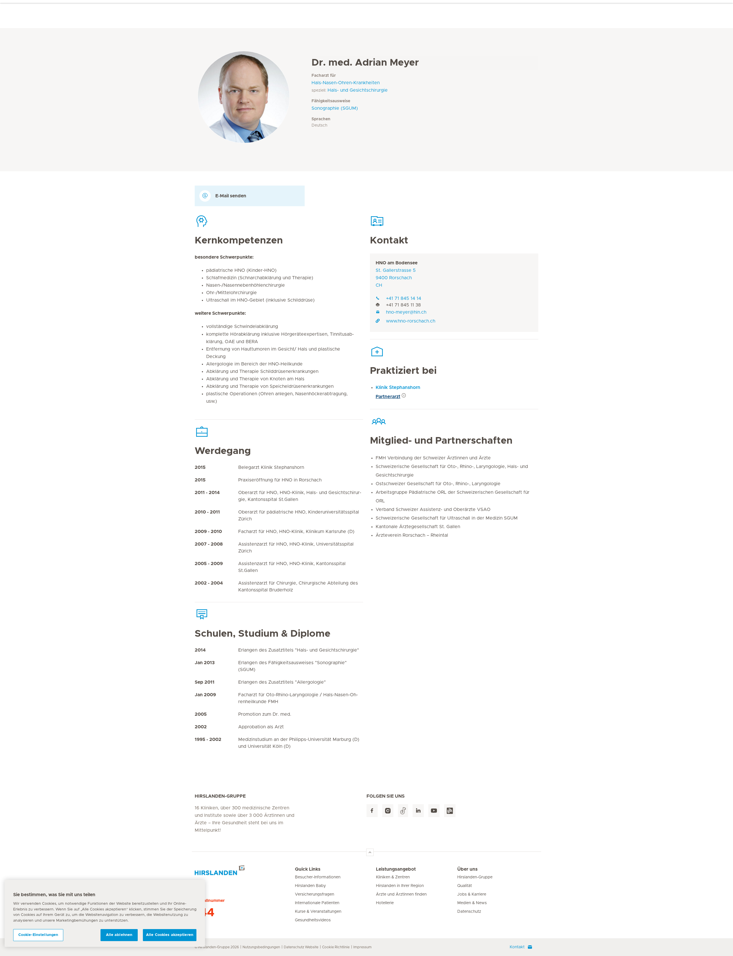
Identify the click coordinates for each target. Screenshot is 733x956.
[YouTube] (434, 810)
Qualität (464, 886)
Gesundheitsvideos (313, 920)
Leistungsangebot (396, 869)
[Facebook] (372, 810)
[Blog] (450, 810)
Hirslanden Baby (310, 886)
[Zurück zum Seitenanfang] (369, 852)
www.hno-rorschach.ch (410, 321)
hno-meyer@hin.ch (406, 312)
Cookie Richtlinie (336, 947)
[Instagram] (387, 810)
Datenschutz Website (301, 947)
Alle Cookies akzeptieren (169, 935)
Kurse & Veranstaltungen (318, 912)
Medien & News (472, 903)
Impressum (362, 947)
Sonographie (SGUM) (335, 108)
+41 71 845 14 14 (403, 298)
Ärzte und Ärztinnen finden (401, 894)
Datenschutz (469, 912)
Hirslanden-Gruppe (474, 877)
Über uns (467, 869)
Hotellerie (385, 903)
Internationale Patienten (317, 903)
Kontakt (517, 947)
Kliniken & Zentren (393, 877)
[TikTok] (403, 810)
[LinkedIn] (418, 810)
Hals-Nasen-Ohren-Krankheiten (346, 82)
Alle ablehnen (119, 935)
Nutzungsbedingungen (261, 947)
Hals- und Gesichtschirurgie (358, 90)
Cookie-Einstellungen (38, 935)
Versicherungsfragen (314, 894)
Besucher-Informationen (317, 877)
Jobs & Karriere (471, 894)
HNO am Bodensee (396, 263)
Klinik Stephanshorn (398, 387)
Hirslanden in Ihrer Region (400, 886)
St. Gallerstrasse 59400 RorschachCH (396, 278)
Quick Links (307, 869)
